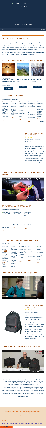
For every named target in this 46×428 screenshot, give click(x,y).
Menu (2, 29)
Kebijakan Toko (13, 413)
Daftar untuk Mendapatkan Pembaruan (31, 411)
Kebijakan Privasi (31, 413)
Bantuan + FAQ (15, 411)
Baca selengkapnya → (6, 85)
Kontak (20, 411)
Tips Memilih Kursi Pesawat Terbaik (37, 78)
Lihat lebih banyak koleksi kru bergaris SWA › (10, 209)
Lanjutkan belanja (6, 426)
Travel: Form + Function (10, 420)
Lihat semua (8, 88)
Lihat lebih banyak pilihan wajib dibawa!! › (10, 99)
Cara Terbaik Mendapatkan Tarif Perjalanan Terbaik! (8, 79)
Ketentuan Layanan (22, 413)
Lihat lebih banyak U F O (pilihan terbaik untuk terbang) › (13, 243)
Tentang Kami (8, 411)
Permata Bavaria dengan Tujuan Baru (23, 78)
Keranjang (43, 29)
